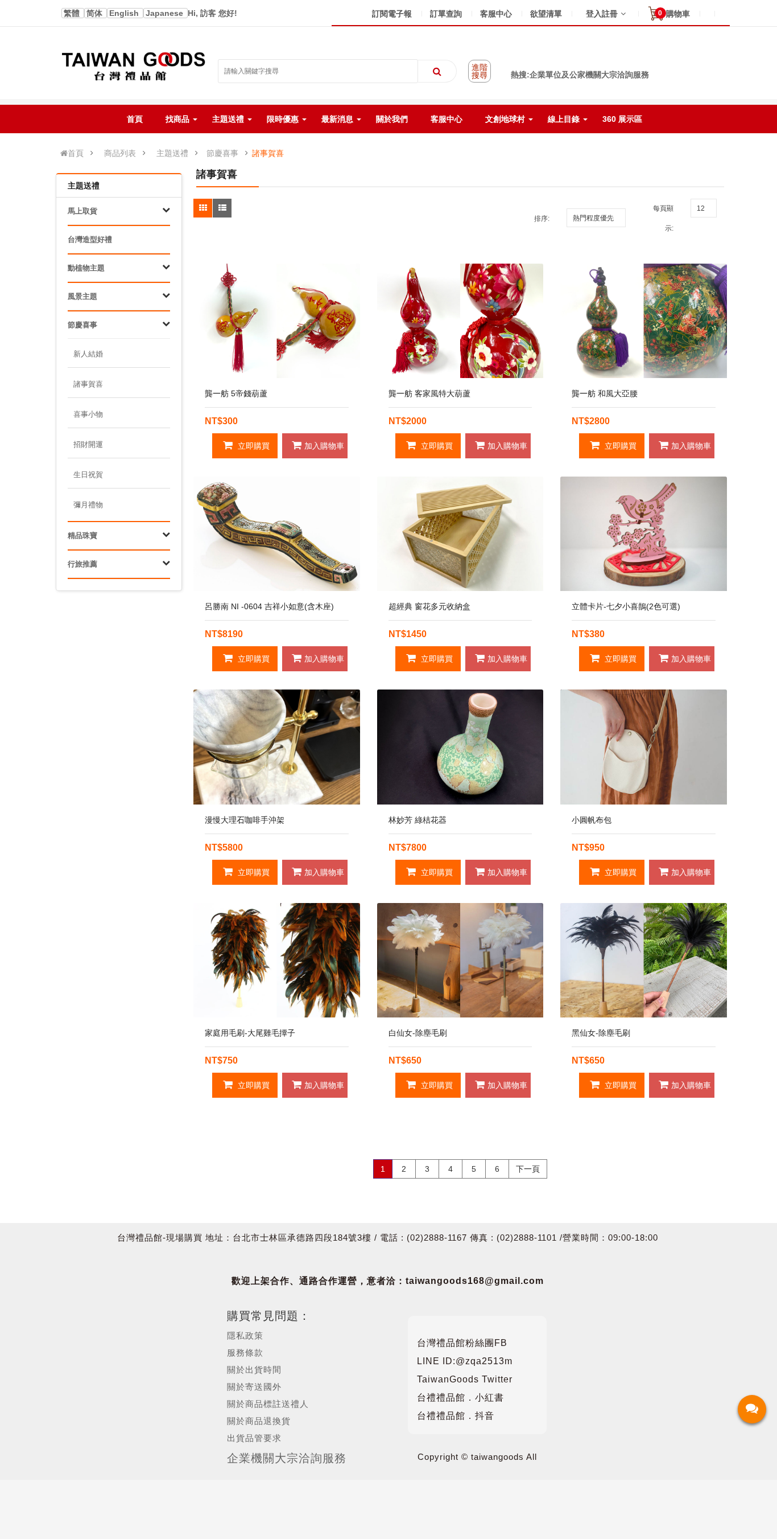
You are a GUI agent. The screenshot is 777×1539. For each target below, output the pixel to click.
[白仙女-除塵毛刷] (460, 960)
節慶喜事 (222, 153)
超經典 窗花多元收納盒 (429, 606)
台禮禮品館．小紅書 (460, 1397)
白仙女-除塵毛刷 (417, 1032)
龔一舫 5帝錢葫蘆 (236, 393)
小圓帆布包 (591, 819)
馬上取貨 (82, 211)
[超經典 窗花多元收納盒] (460, 534)
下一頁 (528, 1168)
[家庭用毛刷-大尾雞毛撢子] (276, 960)
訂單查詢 (446, 13)
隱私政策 (245, 1335)
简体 (95, 13)
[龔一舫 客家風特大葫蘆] (460, 321)
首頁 (76, 153)
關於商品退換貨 (259, 1421)
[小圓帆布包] (643, 747)
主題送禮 (172, 153)
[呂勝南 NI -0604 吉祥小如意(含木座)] (276, 534)
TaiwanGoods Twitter (465, 1379)
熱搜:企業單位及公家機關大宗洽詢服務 (580, 74)
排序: (541, 219)
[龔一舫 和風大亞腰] (643, 321)
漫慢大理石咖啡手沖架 (244, 819)
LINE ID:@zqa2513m (465, 1361)
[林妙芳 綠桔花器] (460, 747)
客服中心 (496, 13)
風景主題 (82, 296)
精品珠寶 (82, 535)
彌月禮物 (88, 504)
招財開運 (88, 444)
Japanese (165, 13)
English (125, 13)
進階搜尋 (479, 71)
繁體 (73, 13)
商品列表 (120, 153)
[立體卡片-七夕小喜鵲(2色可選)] (643, 534)
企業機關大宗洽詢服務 (286, 1458)
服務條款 (245, 1352)
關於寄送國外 (254, 1387)
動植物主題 (86, 268)
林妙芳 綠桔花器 (417, 819)
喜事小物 (88, 414)
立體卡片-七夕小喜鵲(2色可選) (626, 606)
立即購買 (252, 445)
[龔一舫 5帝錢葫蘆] (276, 321)
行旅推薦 (82, 564)
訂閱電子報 (392, 13)
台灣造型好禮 (90, 239)
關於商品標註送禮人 (268, 1404)
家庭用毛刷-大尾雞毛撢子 (250, 1032)
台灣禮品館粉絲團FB (462, 1343)
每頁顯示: (663, 218)
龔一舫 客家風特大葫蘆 (429, 393)
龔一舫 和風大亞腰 (605, 393)
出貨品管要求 (254, 1438)
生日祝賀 (88, 474)
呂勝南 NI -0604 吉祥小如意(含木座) (269, 606)
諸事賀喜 (268, 153)
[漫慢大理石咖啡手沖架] (276, 747)
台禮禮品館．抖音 (455, 1416)
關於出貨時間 (254, 1369)
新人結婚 (88, 354)
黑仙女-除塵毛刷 (601, 1032)
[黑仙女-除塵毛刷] (643, 960)
